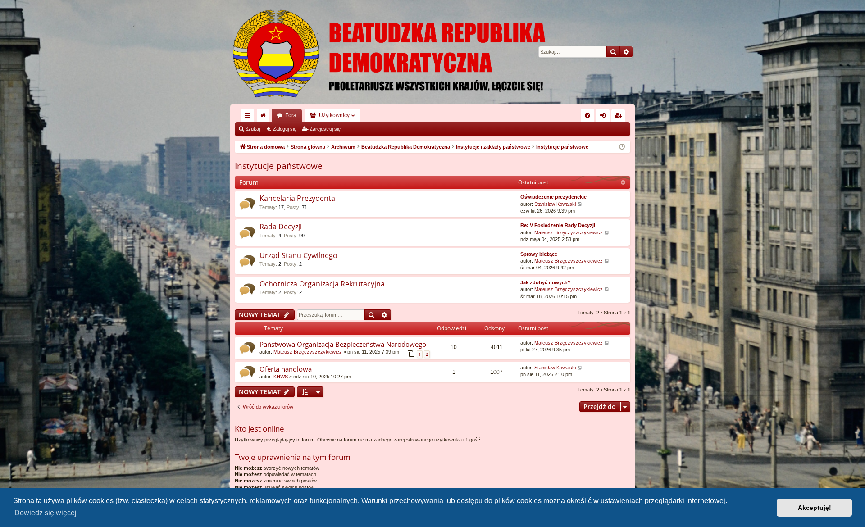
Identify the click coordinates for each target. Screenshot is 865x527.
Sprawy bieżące (538, 254)
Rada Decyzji (281, 227)
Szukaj (252, 129)
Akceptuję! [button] (814, 507)
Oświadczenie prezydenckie (553, 197)
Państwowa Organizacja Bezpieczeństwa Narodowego (343, 344)
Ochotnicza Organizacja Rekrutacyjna (322, 284)
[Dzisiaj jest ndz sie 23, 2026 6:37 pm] (622, 147)
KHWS (280, 376)
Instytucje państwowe (279, 166)
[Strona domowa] (432, 52)
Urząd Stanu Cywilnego (298, 255)
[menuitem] (587, 115)
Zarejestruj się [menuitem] (620, 117)
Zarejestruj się (325, 129)
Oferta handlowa (286, 368)
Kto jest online (259, 428)
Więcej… (249, 117)
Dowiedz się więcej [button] (45, 513)
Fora (290, 115)
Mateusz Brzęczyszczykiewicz (568, 232)
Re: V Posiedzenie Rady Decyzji (557, 225)
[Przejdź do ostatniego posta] (607, 343)
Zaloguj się (284, 129)
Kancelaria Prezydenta (297, 198)
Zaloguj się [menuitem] (605, 117)
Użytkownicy (334, 115)
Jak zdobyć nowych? (545, 282)
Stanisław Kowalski (555, 204)
